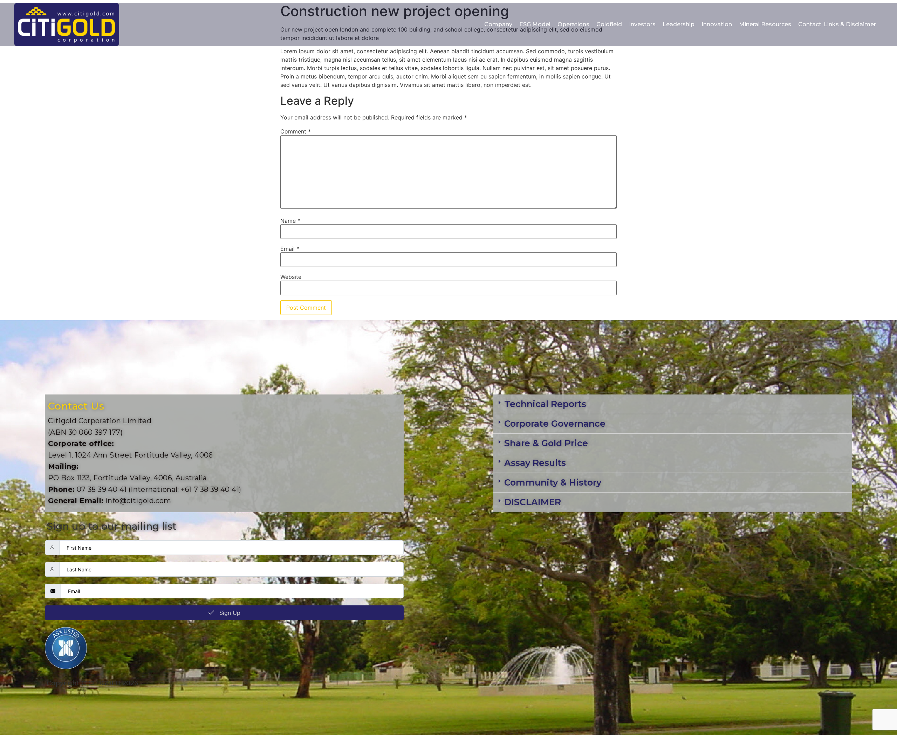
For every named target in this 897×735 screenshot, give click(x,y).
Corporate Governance (554, 423)
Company (498, 24)
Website (290, 277)
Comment (295, 131)
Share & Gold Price (546, 443)
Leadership (678, 24)
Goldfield (609, 24)
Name (290, 221)
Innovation (716, 24)
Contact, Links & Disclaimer (837, 24)
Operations (573, 24)
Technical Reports (545, 404)
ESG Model (534, 24)
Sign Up (229, 612)
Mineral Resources (765, 24)
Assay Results (535, 463)
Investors (642, 24)
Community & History (552, 482)
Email (289, 249)
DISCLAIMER (532, 502)
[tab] (672, 404)
